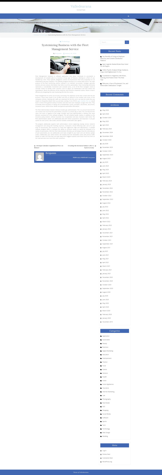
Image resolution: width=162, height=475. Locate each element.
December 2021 (107, 233)
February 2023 (107, 181)
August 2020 (106, 292)
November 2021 (107, 236)
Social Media (106, 414)
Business (105, 347)
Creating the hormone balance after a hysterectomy (81, 147)
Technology (66, 41)
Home (104, 381)
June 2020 (105, 299)
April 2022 (105, 218)
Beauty (104, 343)
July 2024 (105, 144)
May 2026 (105, 110)
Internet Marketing (108, 392)
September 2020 (107, 288)
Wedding (105, 436)
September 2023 (107, 155)
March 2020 (106, 311)
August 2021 (106, 248)
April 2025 (105, 125)
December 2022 (107, 188)
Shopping (105, 410)
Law (103, 395)
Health (104, 377)
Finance (104, 362)
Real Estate (106, 403)
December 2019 (107, 322)
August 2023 (106, 158)
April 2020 (105, 307)
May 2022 (105, 214)
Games (104, 369)
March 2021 (106, 266)
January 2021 (106, 274)
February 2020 (107, 314)
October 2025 (106, 118)
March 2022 (106, 222)
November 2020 (107, 281)
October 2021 (106, 240)
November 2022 (107, 192)
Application (106, 336)
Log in (104, 450)
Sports (104, 421)
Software (105, 418)
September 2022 (107, 199)
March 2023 (106, 177)
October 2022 (106, 196)
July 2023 (105, 162)
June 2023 (105, 166)
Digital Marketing (107, 351)
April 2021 (105, 262)
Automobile (106, 340)
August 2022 (106, 203)
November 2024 (107, 136)
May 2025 (105, 121)
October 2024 (106, 140)
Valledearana (81, 6)
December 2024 (107, 132)
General (105, 373)
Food (104, 366)
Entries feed (106, 454)
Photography (106, 399)
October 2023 (106, 151)
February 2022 (107, 225)
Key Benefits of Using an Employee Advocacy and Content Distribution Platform (112, 58)
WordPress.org (107, 462)
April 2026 (105, 114)
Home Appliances (108, 384)
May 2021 (105, 259)
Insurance (105, 388)
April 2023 (105, 173)
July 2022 (105, 207)
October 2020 (106, 285)
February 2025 (107, 129)
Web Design (106, 432)
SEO (103, 406)
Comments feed (107, 458)
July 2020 (105, 296)
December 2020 (107, 277)
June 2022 (105, 210)
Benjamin (58, 53)
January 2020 (106, 318)
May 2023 (105, 170)
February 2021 (107, 270)
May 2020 (105, 303)
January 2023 (106, 184)
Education (105, 355)
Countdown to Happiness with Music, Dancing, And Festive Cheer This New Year (113, 78)
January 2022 (106, 229)
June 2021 (105, 255)
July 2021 (105, 251)
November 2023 (107, 147)
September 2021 (107, 244)
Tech (104, 425)
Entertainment (106, 358)
